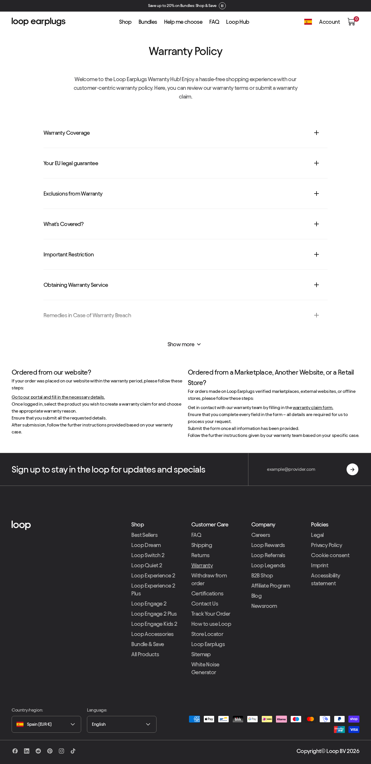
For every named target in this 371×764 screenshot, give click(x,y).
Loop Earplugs (208, 644)
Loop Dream (146, 545)
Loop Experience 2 (153, 575)
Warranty (202, 565)
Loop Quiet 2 (146, 565)
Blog (256, 595)
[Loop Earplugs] (66, 525)
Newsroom (264, 606)
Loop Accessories (152, 634)
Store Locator (207, 634)
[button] (351, 22)
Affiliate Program (270, 585)
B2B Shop (262, 575)
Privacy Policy (326, 545)
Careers (260, 535)
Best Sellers (144, 535)
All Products (145, 654)
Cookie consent (330, 555)
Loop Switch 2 (147, 555)
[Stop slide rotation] (220, 5)
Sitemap (201, 654)
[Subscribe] (352, 469)
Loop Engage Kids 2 (154, 624)
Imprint (319, 565)
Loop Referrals (268, 555)
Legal (317, 535)
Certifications (207, 593)
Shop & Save (204, 5)
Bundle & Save (147, 644)
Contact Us (204, 603)
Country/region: (27, 710)
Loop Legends (268, 565)
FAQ (196, 535)
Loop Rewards (268, 545)
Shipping (201, 545)
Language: (97, 710)
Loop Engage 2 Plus (154, 613)
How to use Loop (211, 624)
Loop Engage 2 (148, 603)
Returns (200, 555)
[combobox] (46, 724)
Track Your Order (210, 613)
